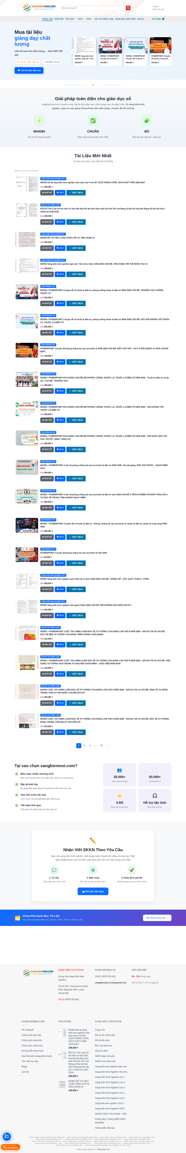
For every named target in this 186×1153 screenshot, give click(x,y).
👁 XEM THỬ (47, 193)
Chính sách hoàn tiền (32, 1040)
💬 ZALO (60, 193)
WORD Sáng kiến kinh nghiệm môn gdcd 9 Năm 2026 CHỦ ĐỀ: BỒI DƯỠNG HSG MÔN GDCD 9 (85, 605)
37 (101, 746)
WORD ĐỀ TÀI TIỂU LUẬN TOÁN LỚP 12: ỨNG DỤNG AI (67, 238)
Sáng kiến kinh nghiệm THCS (109, 1103)
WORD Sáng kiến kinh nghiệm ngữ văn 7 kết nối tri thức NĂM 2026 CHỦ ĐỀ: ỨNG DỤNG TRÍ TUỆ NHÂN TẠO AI (93, 264)
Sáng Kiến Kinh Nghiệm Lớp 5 (110, 1098)
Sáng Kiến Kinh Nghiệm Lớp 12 (107, 1141)
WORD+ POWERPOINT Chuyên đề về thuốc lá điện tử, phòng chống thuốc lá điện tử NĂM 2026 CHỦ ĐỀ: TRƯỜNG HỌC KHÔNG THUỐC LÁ (85, 57)
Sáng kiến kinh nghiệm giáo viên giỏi (47, 1137)
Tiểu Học (69, 19)
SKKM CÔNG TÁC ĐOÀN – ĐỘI (110, 1114)
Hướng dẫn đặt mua (105, 1128)
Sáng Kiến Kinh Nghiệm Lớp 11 (76, 1141)
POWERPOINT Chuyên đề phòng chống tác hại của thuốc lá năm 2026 (73, 553)
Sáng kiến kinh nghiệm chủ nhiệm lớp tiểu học (108, 1145)
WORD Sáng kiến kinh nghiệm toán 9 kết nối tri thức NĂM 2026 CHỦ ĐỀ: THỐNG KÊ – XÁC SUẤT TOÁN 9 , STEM (94, 579)
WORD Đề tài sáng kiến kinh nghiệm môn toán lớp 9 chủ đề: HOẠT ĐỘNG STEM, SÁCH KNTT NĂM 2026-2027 (92, 182)
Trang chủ (47, 19)
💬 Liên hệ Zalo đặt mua (29, 70)
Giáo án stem (101, 1051)
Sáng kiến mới (103, 1149)
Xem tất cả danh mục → (157, 918)
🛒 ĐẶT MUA (76, 193)
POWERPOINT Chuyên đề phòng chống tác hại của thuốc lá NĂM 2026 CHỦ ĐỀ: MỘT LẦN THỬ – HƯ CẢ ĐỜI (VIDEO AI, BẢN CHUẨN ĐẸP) (136, 57)
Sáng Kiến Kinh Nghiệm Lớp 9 (108, 1139)
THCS (80, 19)
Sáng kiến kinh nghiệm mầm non (111, 1066)
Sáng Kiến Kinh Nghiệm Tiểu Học (111, 1072)
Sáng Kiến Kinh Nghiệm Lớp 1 (110, 1077)
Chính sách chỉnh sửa (32, 1045)
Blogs (141, 19)
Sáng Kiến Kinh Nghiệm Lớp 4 (110, 1093)
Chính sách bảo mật (31, 1035)
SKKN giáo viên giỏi (105, 1056)
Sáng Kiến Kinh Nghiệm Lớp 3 (110, 1087)
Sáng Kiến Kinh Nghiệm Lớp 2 (110, 1082)
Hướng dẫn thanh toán (33, 1051)
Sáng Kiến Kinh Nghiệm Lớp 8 (78, 1139)
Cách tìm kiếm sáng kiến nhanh (37, 1056)
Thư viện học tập (30, 1061)
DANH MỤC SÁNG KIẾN (125, 19)
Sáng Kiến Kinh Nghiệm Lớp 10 (46, 1141)
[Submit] (128, 8)
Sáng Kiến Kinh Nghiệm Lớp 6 (142, 1137)
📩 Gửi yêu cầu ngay (93, 891)
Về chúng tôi (28, 1030)
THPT (88, 19)
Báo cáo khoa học (103, 1045)
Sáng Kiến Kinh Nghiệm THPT (110, 1109)
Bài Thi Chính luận (104, 19)
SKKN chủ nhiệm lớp (105, 1061)
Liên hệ (25, 1072)
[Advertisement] (93, 945)
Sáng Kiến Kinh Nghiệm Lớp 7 (49, 1139)
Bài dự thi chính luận (105, 1035)
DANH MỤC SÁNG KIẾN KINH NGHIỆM (110, 1121)
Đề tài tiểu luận (102, 1040)
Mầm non (59, 19)
